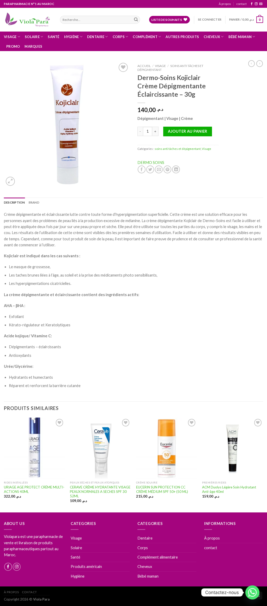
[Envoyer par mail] (159, 169)
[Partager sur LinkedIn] (176, 169)
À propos (225, 3)
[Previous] (4, 464)
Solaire (32, 37)
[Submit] (136, 20)
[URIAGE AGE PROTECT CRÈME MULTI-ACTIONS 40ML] (34, 448)
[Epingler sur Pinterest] (167, 169)
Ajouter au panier (187, 131)
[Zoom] (10, 181)
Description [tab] (14, 202)
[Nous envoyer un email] (260, 3)
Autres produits (182, 37)
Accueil (144, 66)
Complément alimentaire (157, 557)
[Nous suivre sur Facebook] (251, 3)
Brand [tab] (34, 202)
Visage (10, 37)
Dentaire (95, 37)
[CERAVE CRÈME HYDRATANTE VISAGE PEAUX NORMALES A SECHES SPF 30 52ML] (100, 448)
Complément (145, 37)
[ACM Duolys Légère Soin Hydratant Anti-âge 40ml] (232, 448)
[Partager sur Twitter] (150, 169)
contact (241, 3)
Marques (33, 46)
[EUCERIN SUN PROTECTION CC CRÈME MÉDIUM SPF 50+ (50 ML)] (166, 448)
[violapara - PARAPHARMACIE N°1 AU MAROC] (28, 19)
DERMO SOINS (150, 162)
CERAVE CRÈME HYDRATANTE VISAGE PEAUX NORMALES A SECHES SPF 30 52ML (100, 491)
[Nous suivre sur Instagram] (256, 3)
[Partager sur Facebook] (141, 169)
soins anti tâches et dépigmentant (170, 68)
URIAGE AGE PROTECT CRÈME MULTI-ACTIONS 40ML (34, 489)
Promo (13, 46)
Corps (119, 37)
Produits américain (86, 566)
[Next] (263, 464)
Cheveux (212, 37)
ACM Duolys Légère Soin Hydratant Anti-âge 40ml (229, 489)
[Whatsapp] (252, 592)
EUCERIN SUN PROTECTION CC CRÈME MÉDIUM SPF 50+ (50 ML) (162, 489)
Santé (53, 37)
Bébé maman (240, 37)
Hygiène (71, 37)
